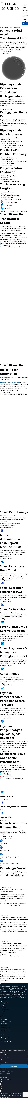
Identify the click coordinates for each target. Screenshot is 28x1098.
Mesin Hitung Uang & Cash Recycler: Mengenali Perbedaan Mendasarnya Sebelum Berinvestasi (13, 946)
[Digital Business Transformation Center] (11, 6)
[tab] (5, 523)
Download (4, 1023)
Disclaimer (4, 1019)
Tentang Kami (5, 1002)
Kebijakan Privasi (6, 1021)
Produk (3, 1004)
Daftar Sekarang (14, 1066)
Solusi (2, 1006)
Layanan (3, 1007)
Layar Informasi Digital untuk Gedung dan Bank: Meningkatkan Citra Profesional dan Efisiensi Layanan (12, 972)
